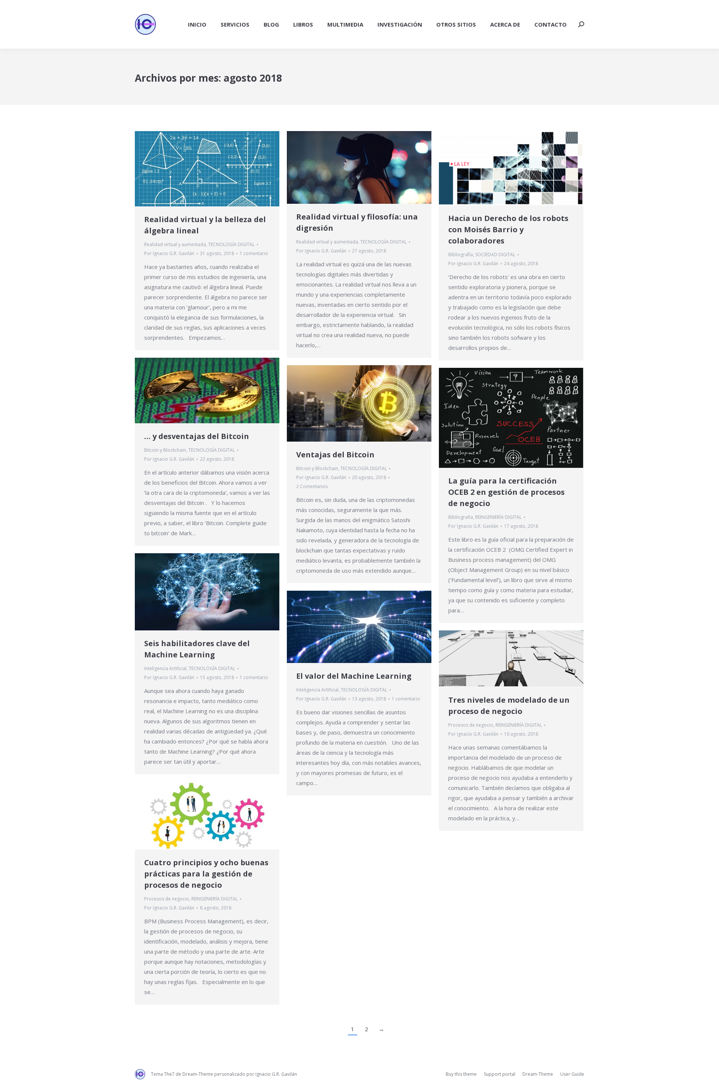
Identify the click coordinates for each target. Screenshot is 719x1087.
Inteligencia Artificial (165, 668)
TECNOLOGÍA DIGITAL (231, 244)
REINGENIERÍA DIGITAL (498, 517)
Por (169, 253)
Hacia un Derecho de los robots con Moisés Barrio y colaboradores (508, 229)
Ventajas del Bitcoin (335, 454)
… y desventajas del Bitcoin (196, 436)
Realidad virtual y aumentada (175, 244)
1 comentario (254, 253)
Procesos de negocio (470, 725)
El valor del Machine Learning (354, 676)
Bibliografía (460, 254)
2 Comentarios (312, 486)
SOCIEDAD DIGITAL (495, 254)
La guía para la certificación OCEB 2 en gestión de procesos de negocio (506, 492)
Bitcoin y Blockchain (165, 450)
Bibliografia (460, 517)
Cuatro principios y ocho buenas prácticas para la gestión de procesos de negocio (206, 873)
